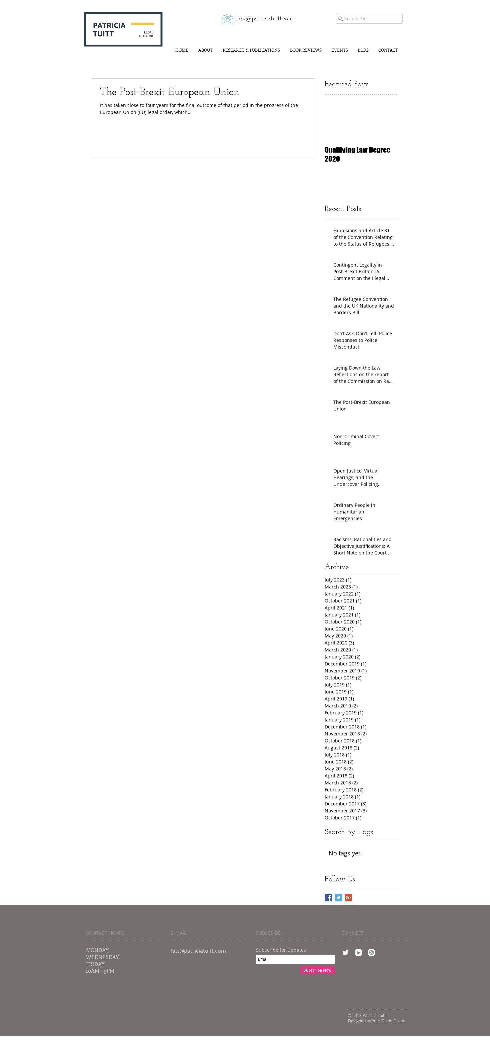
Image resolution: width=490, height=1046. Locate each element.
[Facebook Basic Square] (328, 897)
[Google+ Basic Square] (348, 897)
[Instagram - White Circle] (371, 952)
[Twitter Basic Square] (338, 897)
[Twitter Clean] (345, 952)
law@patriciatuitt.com (264, 19)
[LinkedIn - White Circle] (358, 952)
